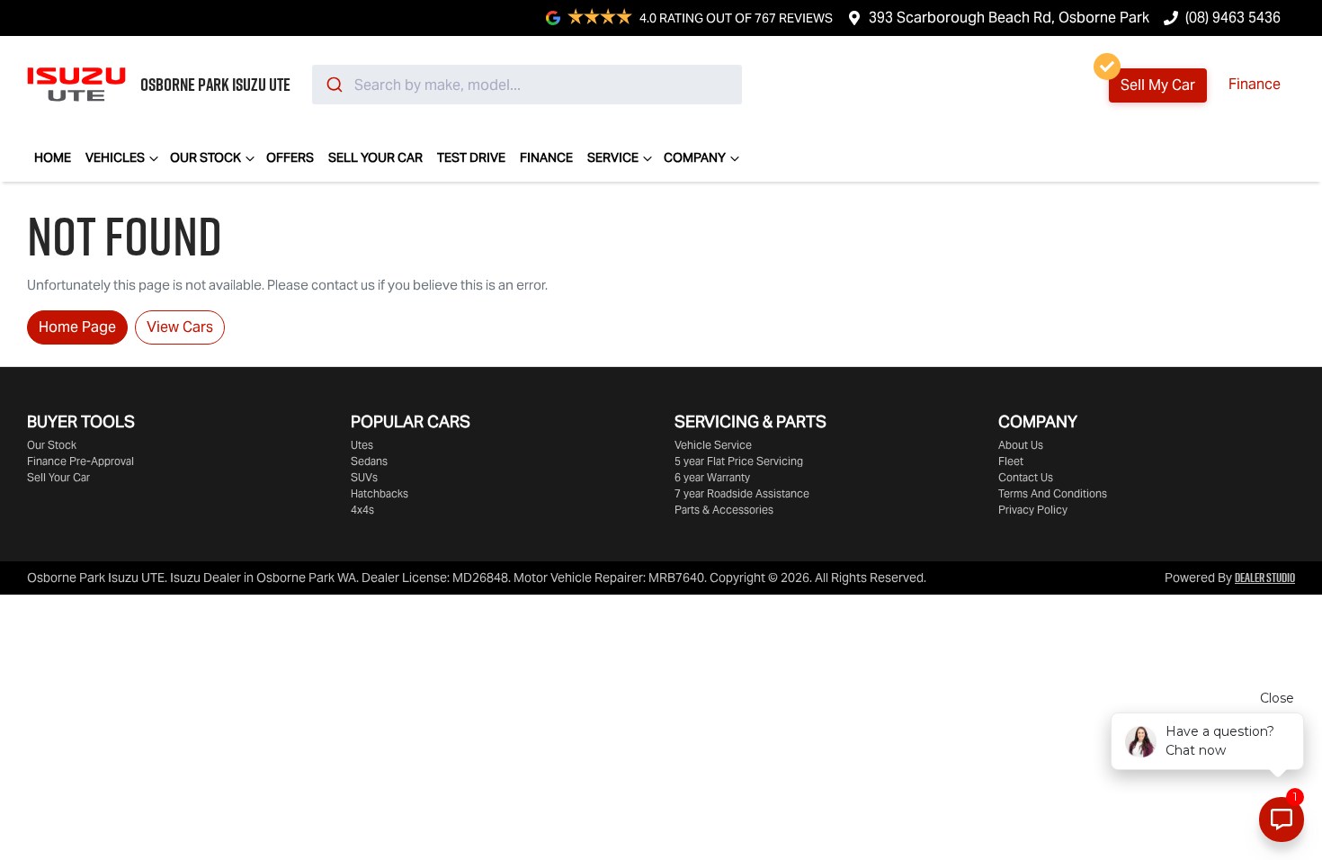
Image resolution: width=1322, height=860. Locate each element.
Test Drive (471, 157)
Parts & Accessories (723, 509)
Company (695, 157)
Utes (362, 445)
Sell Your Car (375, 157)
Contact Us (1025, 477)
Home (52, 157)
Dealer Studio (1265, 578)
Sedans (369, 461)
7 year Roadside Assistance (741, 493)
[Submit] (333, 84)
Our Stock (205, 157)
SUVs (364, 477)
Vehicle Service (713, 445)
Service (613, 157)
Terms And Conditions (1052, 493)
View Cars (180, 327)
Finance (1254, 84)
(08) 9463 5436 (1233, 17)
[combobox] (527, 84)
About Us (1020, 445)
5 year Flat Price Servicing (738, 461)
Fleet (1010, 461)
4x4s (362, 509)
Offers (290, 157)
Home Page (77, 327)
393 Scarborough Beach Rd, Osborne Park (1009, 17)
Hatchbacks (379, 493)
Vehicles (115, 157)
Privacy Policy (1032, 509)
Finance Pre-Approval (80, 461)
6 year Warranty (712, 477)
